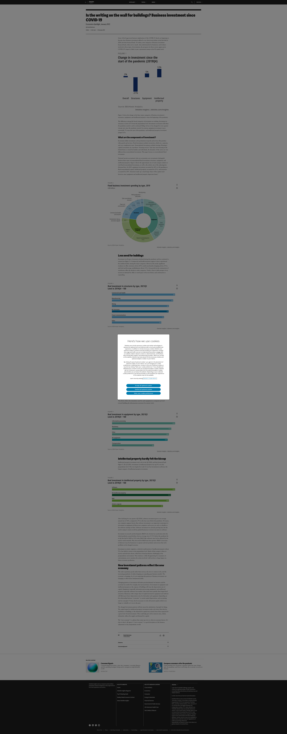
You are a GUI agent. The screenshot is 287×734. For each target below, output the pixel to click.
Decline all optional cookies (143, 389)
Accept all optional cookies (143, 385)
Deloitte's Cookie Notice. (150, 378)
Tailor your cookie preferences (143, 393)
